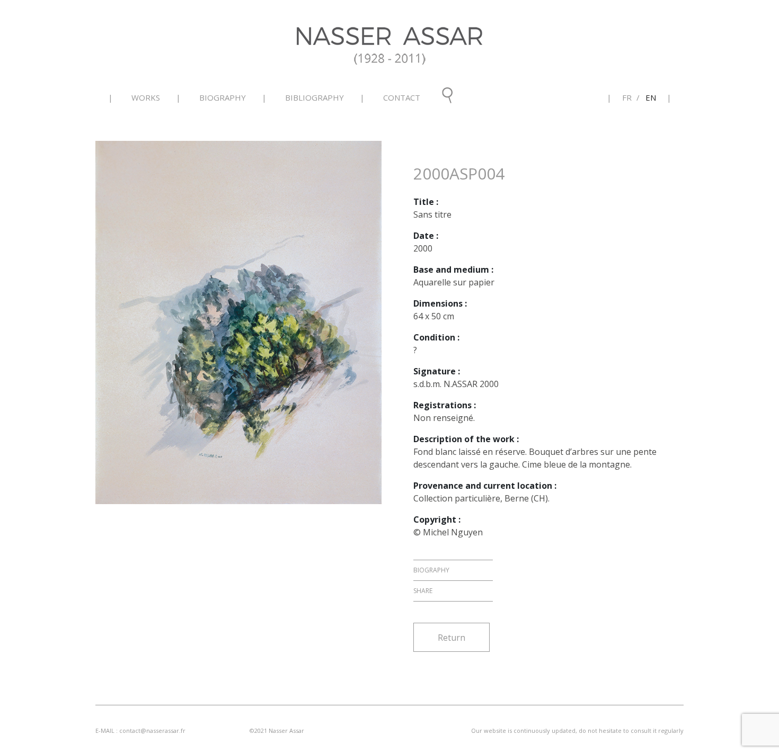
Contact (401, 97)
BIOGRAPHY (222, 97)
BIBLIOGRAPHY (314, 97)
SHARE (422, 590)
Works (145, 97)
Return (451, 637)
